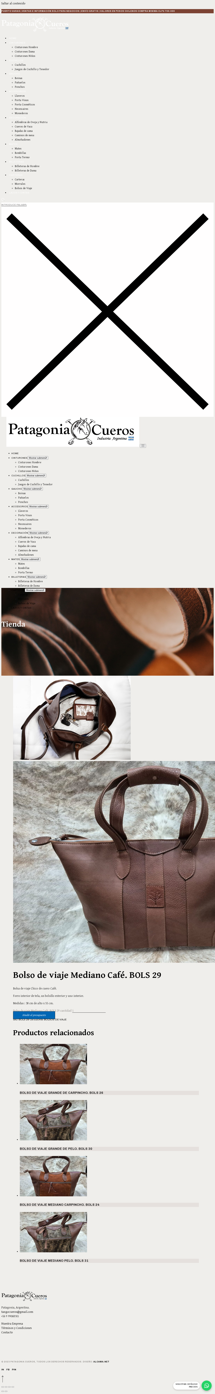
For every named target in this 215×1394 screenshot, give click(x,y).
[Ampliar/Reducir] (2, 1386)
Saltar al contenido (13, 3)
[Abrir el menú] (143, 446)
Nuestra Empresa (12, 1323)
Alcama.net (101, 1362)
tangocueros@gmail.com (17, 1312)
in (2, 1369)
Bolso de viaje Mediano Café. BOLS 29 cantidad (42, 1010)
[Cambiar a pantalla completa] (6, 1386)
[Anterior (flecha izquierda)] (2, 1391)
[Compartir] (9, 1386)
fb (8, 1369)
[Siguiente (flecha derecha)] (6, 1391)
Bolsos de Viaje (55, 1019)
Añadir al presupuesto (34, 1015)
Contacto (7, 1332)
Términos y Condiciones (16, 1328)
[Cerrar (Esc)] (12, 1386)
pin (14, 1369)
